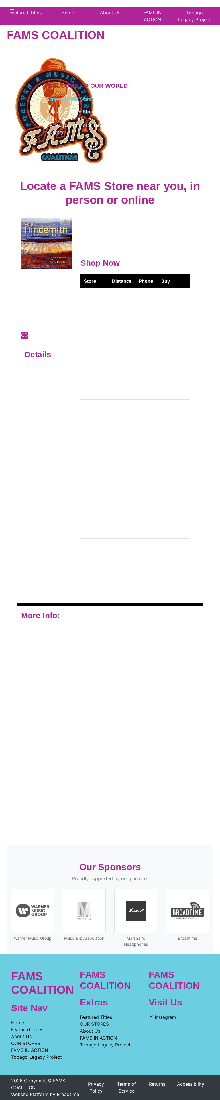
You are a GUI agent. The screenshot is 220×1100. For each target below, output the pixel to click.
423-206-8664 (144, 385)
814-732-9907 (144, 580)
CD (24, 335)
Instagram (164, 1017)
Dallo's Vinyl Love (91, 385)
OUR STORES (25, 1043)
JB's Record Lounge (92, 413)
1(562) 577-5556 (146, 302)
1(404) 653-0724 (146, 497)
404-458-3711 (144, 441)
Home (17, 1022)
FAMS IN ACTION (152, 16)
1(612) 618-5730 (145, 330)
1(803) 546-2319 (146, 552)
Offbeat (92, 358)
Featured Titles (27, 1029)
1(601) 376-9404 (145, 358)
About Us (21, 1036)
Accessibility (190, 1084)
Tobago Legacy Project (194, 16)
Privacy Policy (96, 1087)
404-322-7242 (144, 413)
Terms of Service (126, 1087)
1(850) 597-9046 (146, 524)
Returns (157, 1084)
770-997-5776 (144, 469)
